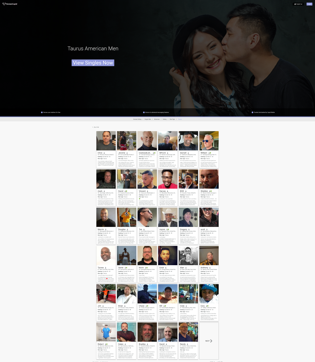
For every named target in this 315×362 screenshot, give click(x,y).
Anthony (204, 267)
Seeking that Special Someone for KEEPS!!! (147, 351)
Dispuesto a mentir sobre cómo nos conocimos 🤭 (147, 313)
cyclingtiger (162, 237)
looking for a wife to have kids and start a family (209, 313)
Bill (160, 306)
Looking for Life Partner (104, 351)
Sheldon (204, 191)
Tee (140, 229)
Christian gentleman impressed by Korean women (147, 160)
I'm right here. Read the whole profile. (126, 313)
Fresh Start (142, 275)
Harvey (162, 191)
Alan (182, 267)
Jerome (121, 153)
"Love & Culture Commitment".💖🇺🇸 (106, 275)
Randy (183, 344)
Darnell (183, 153)
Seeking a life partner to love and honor (126, 198)
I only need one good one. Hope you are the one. (106, 198)
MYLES (162, 153)
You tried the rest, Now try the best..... (126, 275)
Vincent (142, 191)
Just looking (183, 313)
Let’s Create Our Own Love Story (188, 198)
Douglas (122, 229)
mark (100, 191)
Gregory (183, 229)
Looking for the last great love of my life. (209, 160)
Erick (161, 267)
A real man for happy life (124, 351)
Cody (182, 306)
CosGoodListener (145, 153)
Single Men (148, 119)
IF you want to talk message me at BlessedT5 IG (147, 237)
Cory (203, 306)
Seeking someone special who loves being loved (167, 160)
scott (203, 229)
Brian (120, 306)
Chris (100, 153)
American (157, 119)
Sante (120, 267)
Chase (141, 306)
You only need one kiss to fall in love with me (167, 275)
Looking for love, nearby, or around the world (167, 313)
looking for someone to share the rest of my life (209, 237)
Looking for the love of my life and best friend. (209, 275)
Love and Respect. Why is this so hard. (126, 160)
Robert (101, 344)
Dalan (120, 344)
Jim (99, 306)
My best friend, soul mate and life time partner (126, 237)
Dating (164, 119)
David (120, 191)
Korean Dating (137, 119)
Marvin (101, 229)
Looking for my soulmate (166, 198)
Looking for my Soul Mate (104, 313)
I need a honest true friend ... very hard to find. (209, 198)
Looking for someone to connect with (188, 275)
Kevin (141, 267)
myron (162, 229)
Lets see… (182, 351)
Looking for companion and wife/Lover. (167, 351)
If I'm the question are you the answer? (188, 160)
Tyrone (101, 267)
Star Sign (172, 119)
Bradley (142, 344)
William (204, 153)
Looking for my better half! (104, 237)
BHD (182, 191)
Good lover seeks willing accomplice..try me (188, 237)
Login (309, 4)
